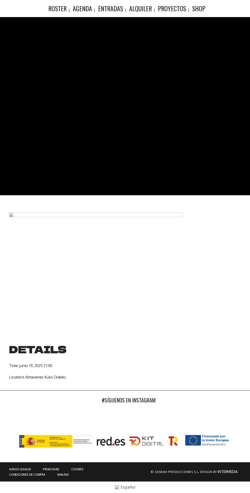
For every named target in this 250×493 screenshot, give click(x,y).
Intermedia (228, 472)
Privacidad (51, 469)
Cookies (77, 469)
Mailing (63, 474)
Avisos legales (20, 469)
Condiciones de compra (27, 474)
